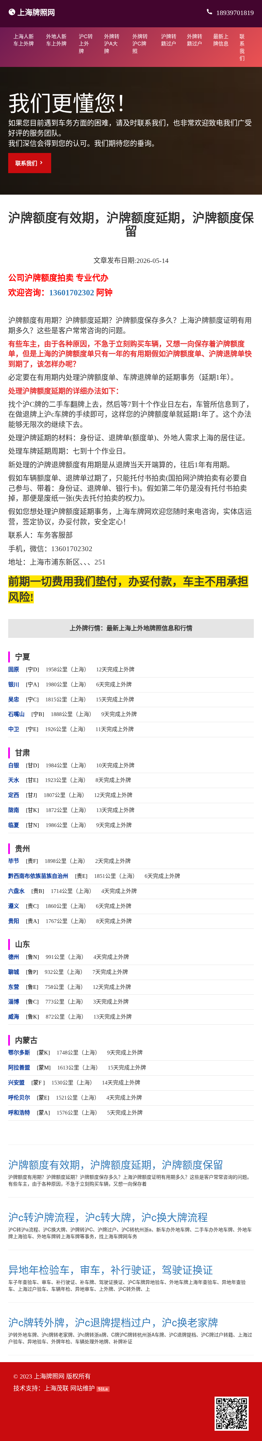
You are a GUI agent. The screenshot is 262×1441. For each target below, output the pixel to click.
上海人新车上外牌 (23, 39)
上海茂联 (56, 1388)
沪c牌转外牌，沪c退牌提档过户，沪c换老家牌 (113, 1322)
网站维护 (82, 1388)
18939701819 (234, 12)
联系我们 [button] (27, 163)
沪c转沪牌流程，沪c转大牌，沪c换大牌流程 (108, 1216)
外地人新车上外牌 (56, 39)
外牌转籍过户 (194, 39)
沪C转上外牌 (86, 43)
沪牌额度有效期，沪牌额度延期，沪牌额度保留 (115, 1164)
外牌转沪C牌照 (140, 43)
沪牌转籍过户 (168, 39)
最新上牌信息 (221, 39)
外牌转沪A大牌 (111, 43)
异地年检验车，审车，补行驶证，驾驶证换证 (110, 1269)
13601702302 (71, 292)
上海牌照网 (36, 11)
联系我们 (242, 46)
